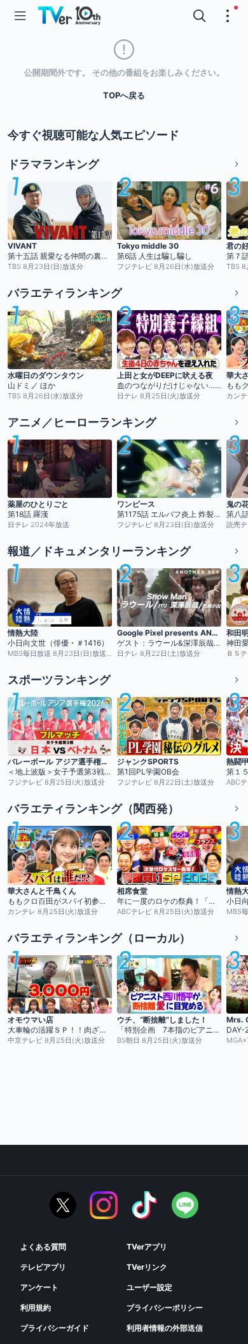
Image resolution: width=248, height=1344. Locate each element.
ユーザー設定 (149, 1287)
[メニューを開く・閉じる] (227, 16)
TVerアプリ (147, 1246)
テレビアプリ (43, 1267)
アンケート (39, 1287)
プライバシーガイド (54, 1328)
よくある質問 (43, 1246)
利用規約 (35, 1307)
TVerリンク (147, 1267)
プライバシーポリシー (165, 1307)
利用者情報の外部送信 (165, 1328)
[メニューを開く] (20, 16)
